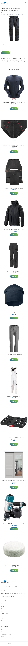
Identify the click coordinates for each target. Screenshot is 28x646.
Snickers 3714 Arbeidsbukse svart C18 (14, 271)
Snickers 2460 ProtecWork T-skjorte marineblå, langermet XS (14, 102)
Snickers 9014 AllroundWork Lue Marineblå (14, 313)
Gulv (2, 616)
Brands (8, 44)
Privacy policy (4, 636)
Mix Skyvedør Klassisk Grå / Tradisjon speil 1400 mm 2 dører (14, 481)
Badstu (2, 606)
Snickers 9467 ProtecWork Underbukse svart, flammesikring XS (14, 145)
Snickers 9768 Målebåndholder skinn (14, 188)
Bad (2, 603)
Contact (3, 631)
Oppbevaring (4, 620)
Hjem (2, 12)
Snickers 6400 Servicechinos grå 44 (14, 354)
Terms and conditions (6, 634)
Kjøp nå (5, 52)
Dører (2, 611)
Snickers (12, 44)
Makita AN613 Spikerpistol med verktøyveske (14, 523)
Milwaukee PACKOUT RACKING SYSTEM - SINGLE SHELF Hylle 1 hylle (14, 438)
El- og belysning (4, 613)
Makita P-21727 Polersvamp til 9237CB (14, 565)
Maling (2, 618)
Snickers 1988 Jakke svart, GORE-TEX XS (14, 229)
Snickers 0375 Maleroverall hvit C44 (14, 396)
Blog (2, 629)
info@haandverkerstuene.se (7, 596)
